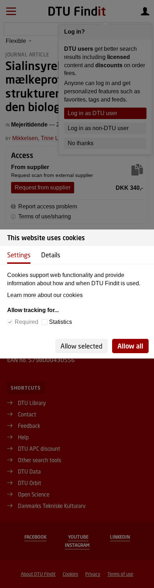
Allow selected (81, 346)
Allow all (130, 346)
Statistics (60, 322)
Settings (18, 255)
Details (50, 255)
